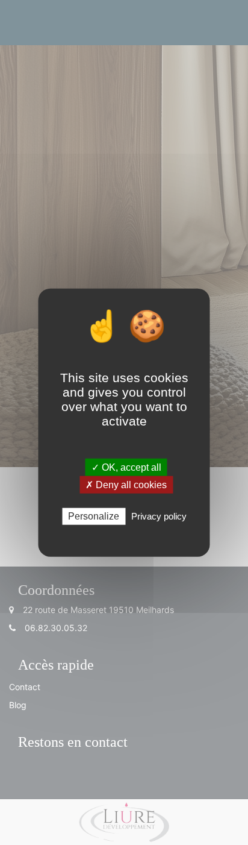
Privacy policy (159, 516)
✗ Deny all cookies (126, 485)
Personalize (93, 516)
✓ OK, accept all (126, 467)
